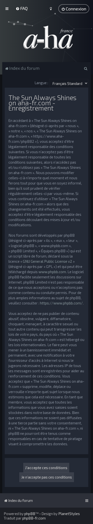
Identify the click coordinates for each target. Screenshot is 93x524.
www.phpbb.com (52, 271)
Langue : (41, 82)
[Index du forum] (47, 37)
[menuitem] (21, 8)
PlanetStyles (69, 513)
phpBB (29, 513)
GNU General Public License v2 (47, 261)
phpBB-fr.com (34, 518)
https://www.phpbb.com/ (61, 303)
